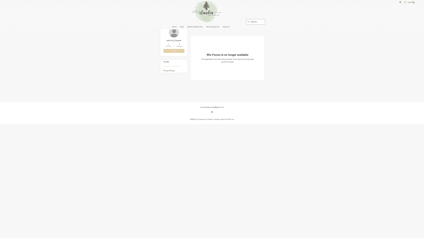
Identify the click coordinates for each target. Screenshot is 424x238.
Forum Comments (172, 66)
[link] (413, 2)
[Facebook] (400, 2)
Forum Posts (169, 70)
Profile (166, 62)
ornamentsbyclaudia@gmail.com (212, 107)
